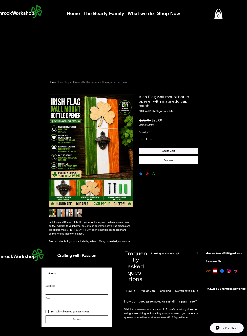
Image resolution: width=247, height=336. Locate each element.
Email (48, 298)
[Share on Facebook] (141, 174)
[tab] (130, 291)
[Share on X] (160, 174)
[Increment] (151, 139)
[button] (218, 14)
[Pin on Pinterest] (147, 174)
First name (51, 273)
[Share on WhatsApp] (154, 174)
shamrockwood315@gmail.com (224, 253)
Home (52, 82)
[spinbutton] (146, 139)
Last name (50, 285)
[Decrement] (141, 139)
